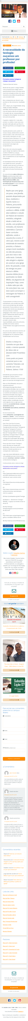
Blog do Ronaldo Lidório (9, 915)
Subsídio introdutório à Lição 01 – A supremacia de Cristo (14, 627)
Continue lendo (13, 632)
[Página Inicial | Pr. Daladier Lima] (14, 11)
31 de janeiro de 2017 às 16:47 (10, 821)
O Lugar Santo (14, 696)
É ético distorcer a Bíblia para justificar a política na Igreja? (13, 881)
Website (14, 555)
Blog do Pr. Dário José (9, 946)
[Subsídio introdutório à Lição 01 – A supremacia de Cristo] (14, 615)
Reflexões (8, 45)
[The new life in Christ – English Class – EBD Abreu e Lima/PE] (14, 650)
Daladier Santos (17, 45)
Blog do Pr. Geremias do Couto (11, 949)
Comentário (7, 716)
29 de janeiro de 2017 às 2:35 (10, 794)
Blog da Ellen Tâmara (8, 898)
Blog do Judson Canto (9, 905)
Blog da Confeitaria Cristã (10, 895)
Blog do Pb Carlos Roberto (10, 908)
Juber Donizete (13, 773)
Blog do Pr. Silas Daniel (9, 959)
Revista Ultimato (7, 931)
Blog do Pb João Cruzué (9, 911)
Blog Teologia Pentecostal (10, 921)
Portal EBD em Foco (8, 928)
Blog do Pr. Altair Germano (10, 943)
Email (5, 739)
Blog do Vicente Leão (8, 918)
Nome (5, 730)
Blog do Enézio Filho (8, 901)
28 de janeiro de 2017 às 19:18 (10, 776)
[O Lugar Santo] (14, 685)
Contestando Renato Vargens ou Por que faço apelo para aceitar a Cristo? (14, 861)
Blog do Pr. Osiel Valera (9, 956)
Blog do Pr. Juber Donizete (10, 953)
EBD (4, 45)
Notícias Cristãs (7, 925)
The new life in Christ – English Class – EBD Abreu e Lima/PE (14, 665)
